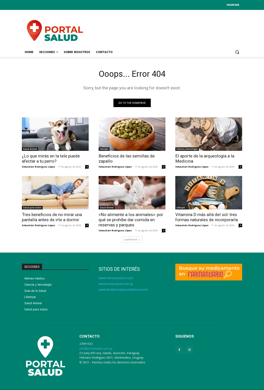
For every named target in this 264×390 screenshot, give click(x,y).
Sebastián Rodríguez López (38, 166)
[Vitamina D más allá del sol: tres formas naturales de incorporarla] (208, 192)
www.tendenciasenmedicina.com (123, 289)
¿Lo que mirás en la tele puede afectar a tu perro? (51, 159)
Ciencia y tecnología (187, 149)
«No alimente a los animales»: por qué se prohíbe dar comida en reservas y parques (131, 219)
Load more (130, 239)
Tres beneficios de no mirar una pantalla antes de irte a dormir (52, 217)
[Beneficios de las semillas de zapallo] (132, 134)
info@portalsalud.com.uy (95, 348)
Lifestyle (104, 149)
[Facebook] (179, 350)
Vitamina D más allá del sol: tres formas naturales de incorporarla (206, 217)
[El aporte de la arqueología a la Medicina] (208, 134)
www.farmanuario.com (116, 278)
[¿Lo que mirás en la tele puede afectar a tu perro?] (55, 134)
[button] (237, 52)
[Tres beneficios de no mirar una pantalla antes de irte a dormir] (55, 192)
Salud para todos (32, 207)
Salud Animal (30, 149)
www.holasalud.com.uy (116, 283)
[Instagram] (189, 350)
